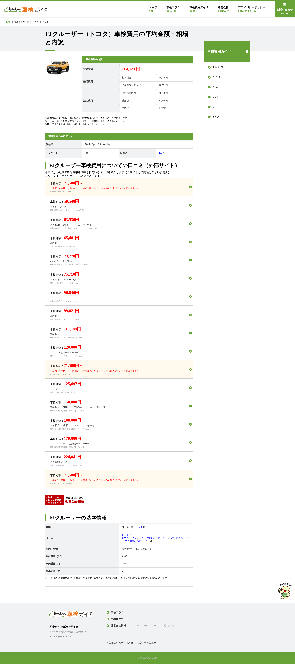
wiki (141, 527)
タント (215, 97)
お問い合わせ (168, 625)
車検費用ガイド (21, 22)
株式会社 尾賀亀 (145, 642)
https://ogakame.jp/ (60, 636)
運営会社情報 (118, 625)
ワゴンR (216, 77)
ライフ (215, 116)
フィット (216, 107)
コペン (215, 87)
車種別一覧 (217, 67)
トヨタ (35, 22)
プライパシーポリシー (145, 625)
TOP (8, 22)
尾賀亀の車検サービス (118, 642)
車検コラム (117, 612)
